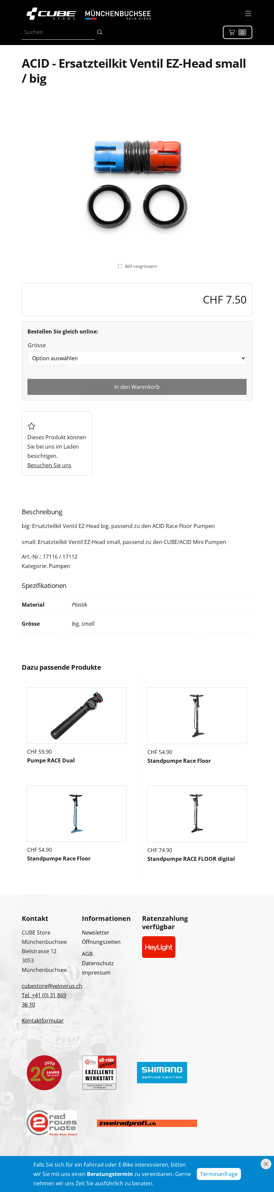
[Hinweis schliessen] (266, 1164)
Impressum (96, 972)
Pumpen (59, 566)
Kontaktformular (43, 1020)
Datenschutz (98, 963)
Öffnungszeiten (101, 942)
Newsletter (95, 932)
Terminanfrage (219, 1174)
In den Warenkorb (137, 387)
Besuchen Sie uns (49, 465)
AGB (87, 954)
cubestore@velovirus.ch (52, 986)
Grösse (37, 345)
